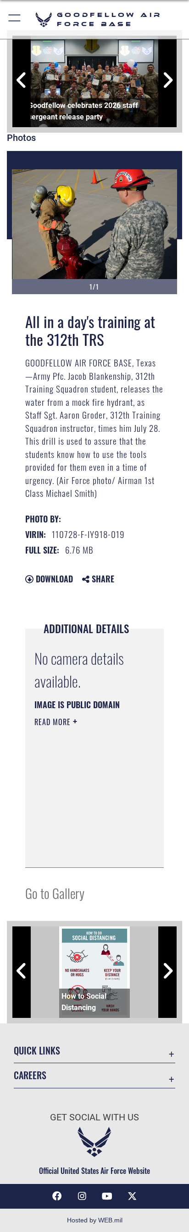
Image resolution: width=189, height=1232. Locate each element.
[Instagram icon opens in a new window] (82, 1196)
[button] (15, 19)
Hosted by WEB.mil (94, 1220)
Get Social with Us (94, 1117)
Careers (30, 1075)
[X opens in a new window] (132, 1196)
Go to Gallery (54, 893)
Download (53, 579)
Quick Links (37, 1050)
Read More (53, 721)
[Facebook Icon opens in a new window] (57, 1196)
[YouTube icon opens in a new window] (107, 1196)
